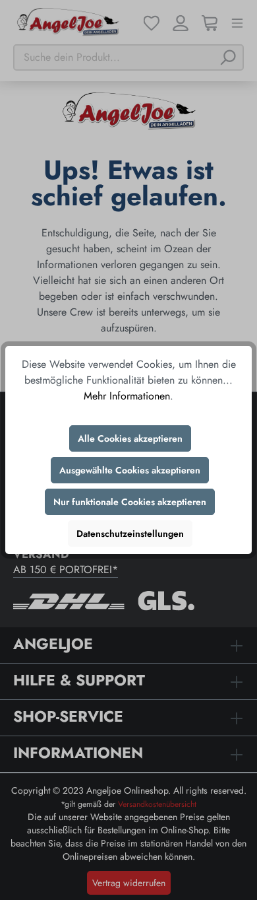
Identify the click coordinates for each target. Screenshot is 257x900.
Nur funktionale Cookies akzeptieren (129, 501)
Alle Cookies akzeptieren (130, 438)
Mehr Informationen (127, 395)
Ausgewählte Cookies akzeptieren (129, 470)
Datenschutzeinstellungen (130, 533)
